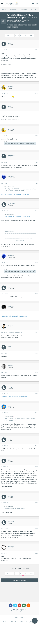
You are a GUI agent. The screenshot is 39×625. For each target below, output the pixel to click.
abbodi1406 (11, 176)
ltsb (26, 24)
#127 (36, 210)
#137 (36, 467)
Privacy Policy (29, 622)
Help (12, 622)
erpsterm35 (11, 521)
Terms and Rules (19, 622)
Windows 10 (18, 20)
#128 (36, 262)
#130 (36, 313)
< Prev (7, 35)
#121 (36, 50)
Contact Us (6, 622)
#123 (36, 113)
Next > (31, 35)
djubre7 (10, 460)
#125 (36, 162)
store (9, 27)
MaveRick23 (11, 546)
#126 (36, 183)
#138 (36, 503)
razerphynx (11, 439)
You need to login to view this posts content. (14, 316)
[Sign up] (35, 621)
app (11, 24)
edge (15, 24)
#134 (36, 393)
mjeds (9, 43)
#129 (36, 293)
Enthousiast (11, 306)
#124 (36, 136)
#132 (36, 353)
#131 (36, 332)
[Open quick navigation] (31, 9)
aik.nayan (10, 325)
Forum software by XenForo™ (19, 609)
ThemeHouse (24, 611)
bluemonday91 (11, 22)
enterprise (20, 24)
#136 (36, 445)
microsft (34, 24)
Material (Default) (18, 617)
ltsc (29, 24)
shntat (9, 346)
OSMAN (10, 287)
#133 (36, 372)
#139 (36, 528)
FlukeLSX (10, 496)
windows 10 (15, 27)
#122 (36, 93)
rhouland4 (10, 365)
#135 (36, 412)
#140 (36, 553)
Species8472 (11, 155)
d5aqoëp (10, 406)
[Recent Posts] (36, 9)
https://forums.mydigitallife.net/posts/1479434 (15, 194)
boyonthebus (11, 86)
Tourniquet (10, 387)
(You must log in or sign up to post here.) (19, 568)
